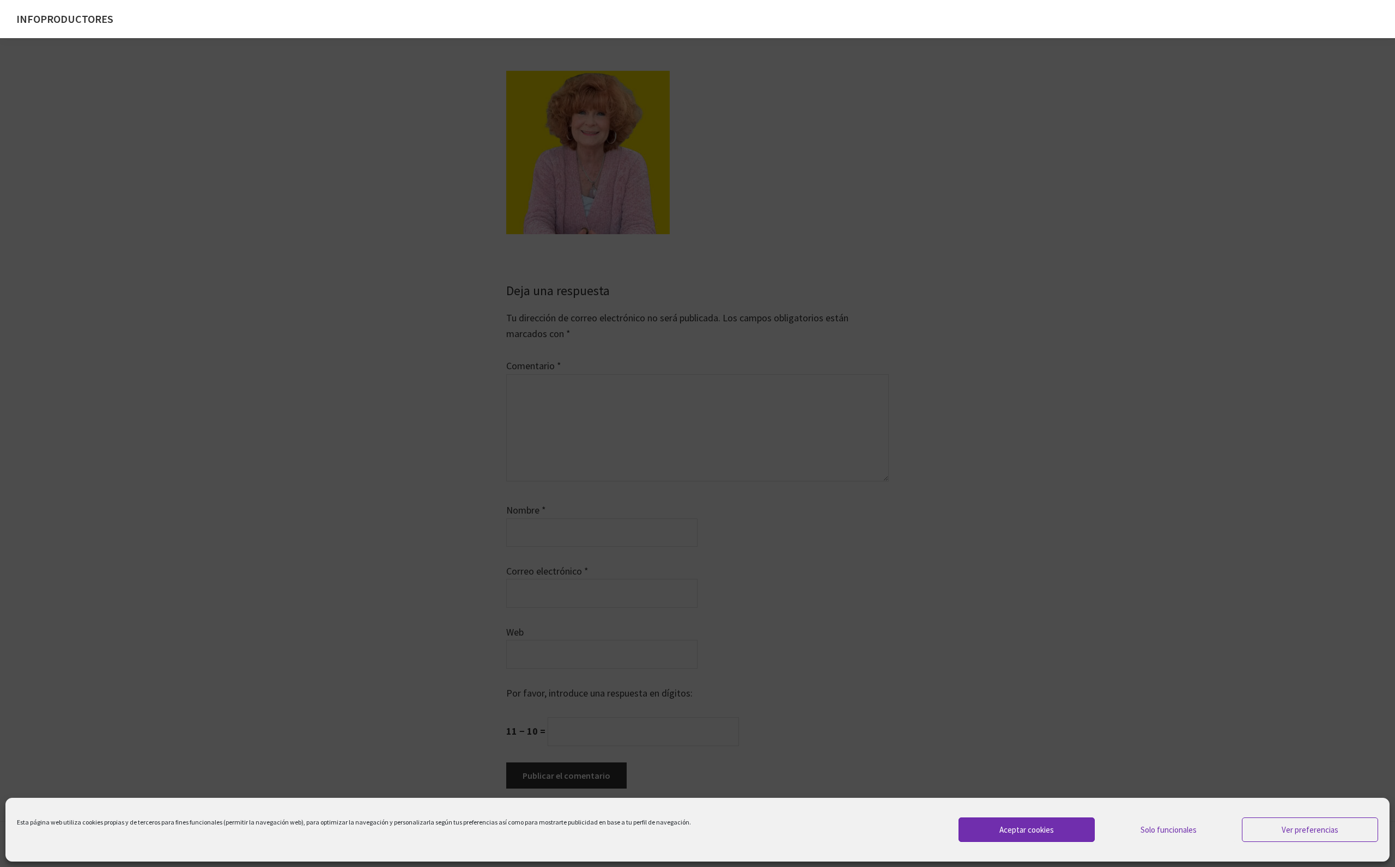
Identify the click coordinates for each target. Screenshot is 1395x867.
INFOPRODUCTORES (64, 19)
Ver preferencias (1310, 830)
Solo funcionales (1169, 830)
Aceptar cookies (1026, 830)
